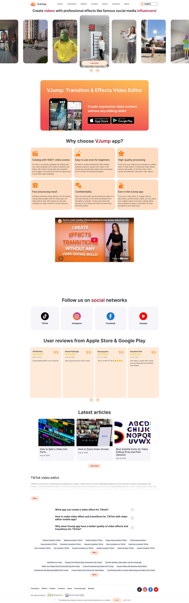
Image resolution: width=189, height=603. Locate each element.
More (35, 498)
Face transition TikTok (43, 548)
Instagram (77, 323)
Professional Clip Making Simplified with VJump (51, 570)
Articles (94, 4)
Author (105, 4)
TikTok (45, 323)
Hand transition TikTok (126, 548)
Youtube (143, 323)
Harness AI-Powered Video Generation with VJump (83, 562)
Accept (117, 600)
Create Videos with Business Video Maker (132, 566)
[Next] (97, 70)
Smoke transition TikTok (146, 548)
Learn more (35, 59)
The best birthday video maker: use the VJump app (123, 562)
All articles (94, 466)
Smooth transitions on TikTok (82, 548)
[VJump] (38, 3)
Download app (80, 588)
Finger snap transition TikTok (116, 540)
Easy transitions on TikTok (115, 544)
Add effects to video (54, 562)
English (148, 4)
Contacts (116, 4)
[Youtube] (156, 589)
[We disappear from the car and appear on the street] (58, 114)
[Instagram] (145, 589)
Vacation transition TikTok (93, 544)
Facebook (110, 323)
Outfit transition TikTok (94, 540)
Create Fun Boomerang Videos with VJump (98, 566)
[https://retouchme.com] (55, 595)
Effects (84, 4)
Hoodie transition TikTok (105, 548)
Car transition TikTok (61, 548)
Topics (60, 4)
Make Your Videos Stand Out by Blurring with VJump (61, 566)
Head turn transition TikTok (138, 544)
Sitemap (91, 588)
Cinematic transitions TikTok (70, 544)
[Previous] (91, 70)
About (126, 4)
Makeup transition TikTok (73, 540)
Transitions (71, 4)
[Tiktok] (139, 589)
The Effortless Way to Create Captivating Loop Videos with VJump (131, 570)
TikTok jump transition (138, 540)
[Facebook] (150, 589)
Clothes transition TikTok (52, 540)
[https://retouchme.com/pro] (74, 595)
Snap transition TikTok (49, 544)
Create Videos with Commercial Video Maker (88, 570)
